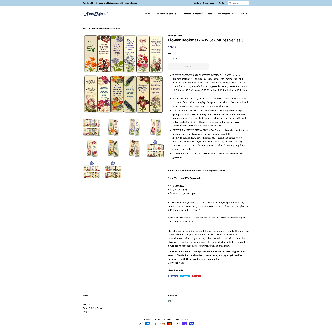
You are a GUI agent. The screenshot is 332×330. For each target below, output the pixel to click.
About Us (86, 304)
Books (210, 13)
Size (170, 53)
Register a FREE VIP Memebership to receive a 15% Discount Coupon (110, 3)
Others (244, 13)
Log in (196, 3)
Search (85, 301)
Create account (209, 3)
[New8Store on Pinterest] (169, 301)
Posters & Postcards (192, 13)
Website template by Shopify (178, 319)
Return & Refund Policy (92, 308)
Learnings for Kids (226, 13)
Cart (223, 3)
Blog (85, 311)
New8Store (161, 319)
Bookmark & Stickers (167, 13)
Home (148, 13)
